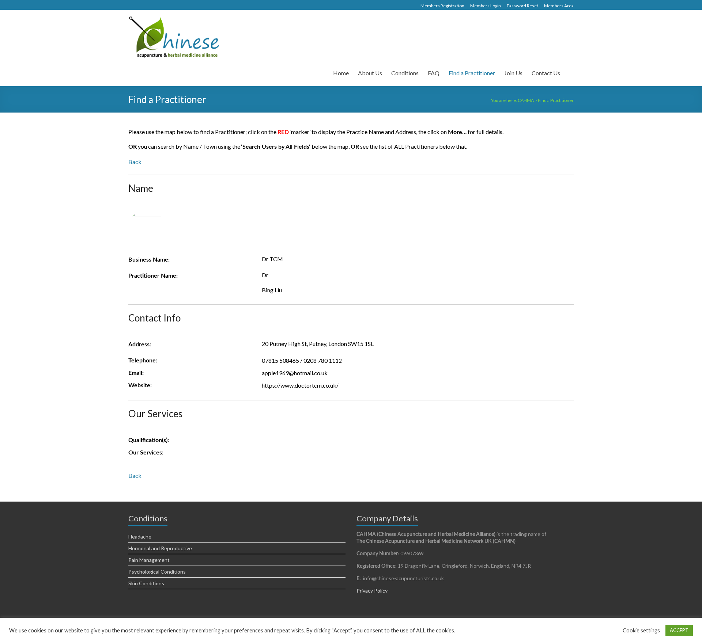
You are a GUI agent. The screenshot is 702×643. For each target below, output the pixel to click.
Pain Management (149, 560)
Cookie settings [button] (641, 630)
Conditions (405, 72)
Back (134, 161)
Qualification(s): (148, 440)
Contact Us (546, 72)
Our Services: (145, 453)
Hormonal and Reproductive (160, 548)
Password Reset (522, 5)
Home (341, 72)
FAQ (433, 72)
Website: (140, 385)
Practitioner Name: (153, 276)
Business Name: (149, 260)
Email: (136, 373)
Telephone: (142, 361)
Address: (139, 344)
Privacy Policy (372, 590)
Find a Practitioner (472, 72)
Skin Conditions (146, 583)
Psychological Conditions (157, 571)
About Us (370, 72)
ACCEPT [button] (679, 630)
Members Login (485, 5)
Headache (139, 536)
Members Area (559, 5)
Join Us (513, 72)
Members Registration (442, 5)
